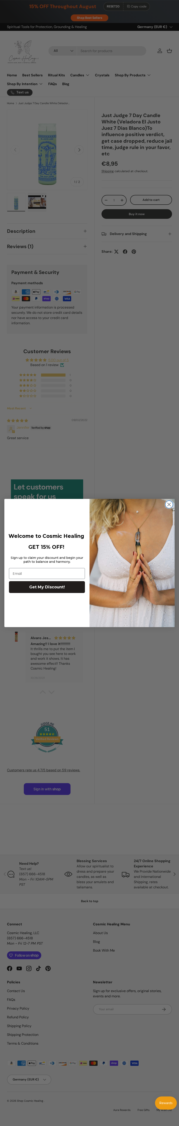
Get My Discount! (47, 587)
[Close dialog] (169, 504)
